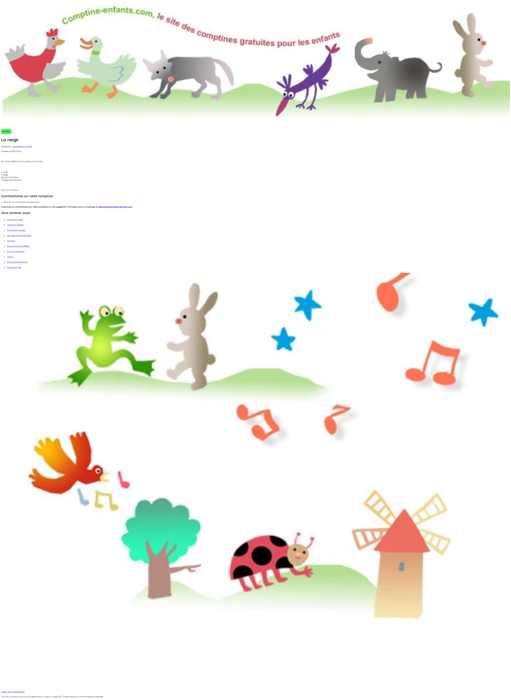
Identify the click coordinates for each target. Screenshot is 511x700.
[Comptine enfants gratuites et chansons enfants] (255, 64)
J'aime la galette (15, 224)
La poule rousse (15, 219)
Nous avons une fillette (18, 246)
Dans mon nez (14, 267)
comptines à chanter (22, 146)
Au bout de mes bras (17, 262)
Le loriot (11, 240)
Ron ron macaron (15, 251)
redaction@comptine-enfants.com (115, 206)
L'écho (10, 256)
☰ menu (6, 131)
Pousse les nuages (16, 230)
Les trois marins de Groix (19, 235)
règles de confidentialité (12, 691)
